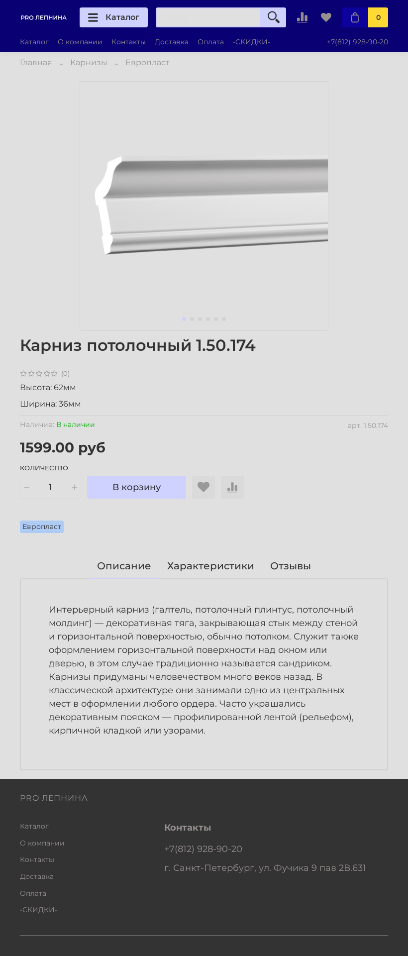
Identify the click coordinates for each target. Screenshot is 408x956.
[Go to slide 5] (216, 319)
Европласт (147, 62)
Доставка (172, 41)
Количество (44, 468)
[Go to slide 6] (224, 319)
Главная (36, 62)
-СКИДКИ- (251, 41)
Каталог (122, 17)
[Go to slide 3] (200, 319)
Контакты (128, 41)
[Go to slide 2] (192, 319)
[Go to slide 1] (184, 319)
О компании (80, 41)
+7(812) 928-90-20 (357, 41)
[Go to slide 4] (208, 319)
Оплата (211, 41)
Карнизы (88, 62)
